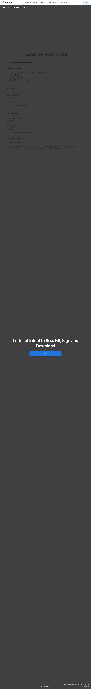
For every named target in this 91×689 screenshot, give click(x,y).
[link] (3, 7)
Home (3, 7)
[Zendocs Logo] (8, 2)
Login (85, 3)
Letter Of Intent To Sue (18, 7)
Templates (51, 2)
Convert (26, 2)
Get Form (45, 354)
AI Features (61, 2)
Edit (34, 2)
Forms (41, 2)
